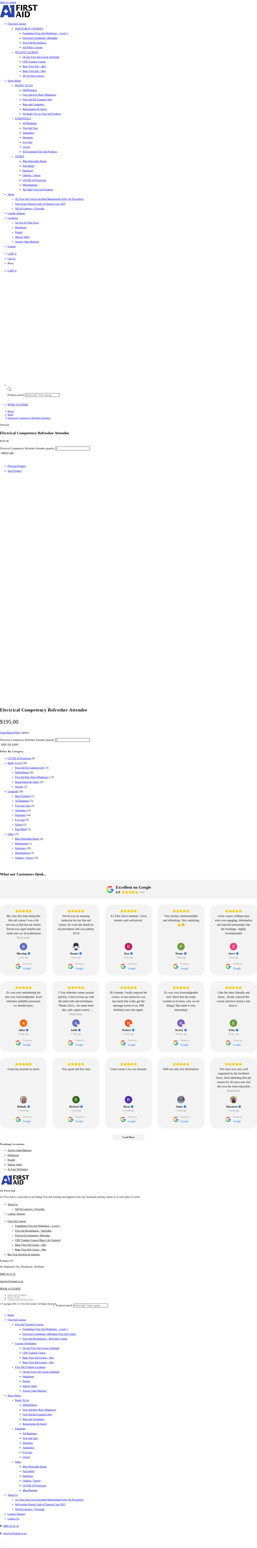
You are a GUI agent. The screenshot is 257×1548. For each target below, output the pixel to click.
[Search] (9, 400)
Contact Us (13, 1518)
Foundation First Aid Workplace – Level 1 (37, 1226)
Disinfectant (21, 843)
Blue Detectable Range (27, 838)
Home (11, 1315)
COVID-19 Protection (19, 758)
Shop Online (14, 1395)
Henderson (13, 1155)
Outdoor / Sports (24, 857)
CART (12, 253)
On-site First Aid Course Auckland (41, 1348)
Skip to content (8, 2)
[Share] (8, 1541)
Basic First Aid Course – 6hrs (30, 1245)
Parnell (11, 1160)
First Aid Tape (22, 805)
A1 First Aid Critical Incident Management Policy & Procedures (49, 1499)
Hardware (20, 848)
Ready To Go (15, 763)
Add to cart (7, 453)
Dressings (20, 815)
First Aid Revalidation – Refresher (33, 1230)
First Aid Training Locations (30, 1367)
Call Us (11, 258)
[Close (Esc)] (11, 1541)
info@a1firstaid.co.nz (11, 1281)
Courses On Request (25, 1343)
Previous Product (17, 466)
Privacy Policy (14, 1297)
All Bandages (22, 800)
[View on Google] (23, 946)
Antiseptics (21, 810)
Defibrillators (22, 772)
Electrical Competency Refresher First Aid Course (49, 1334)
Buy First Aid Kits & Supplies (24, 1254)
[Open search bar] (9, 390)
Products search (16, 395)
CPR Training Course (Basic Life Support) (38, 1240)
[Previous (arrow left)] (1, 1546)
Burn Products (22, 796)
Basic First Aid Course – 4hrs (30, 1249)
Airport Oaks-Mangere (20, 1150)
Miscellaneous (22, 853)
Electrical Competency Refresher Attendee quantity (27, 448)
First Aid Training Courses (29, 1324)
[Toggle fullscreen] (4, 1541)
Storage (19, 786)
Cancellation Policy (10, 732)
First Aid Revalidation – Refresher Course (45, 1338)
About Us (13, 1204)
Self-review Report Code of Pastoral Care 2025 (40, 1504)
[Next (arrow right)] (4, 1546)
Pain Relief (21, 829)
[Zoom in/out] (1, 1541)
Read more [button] (23, 937)
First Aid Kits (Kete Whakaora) (32, 777)
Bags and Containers (33, 1419)
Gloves (18, 824)
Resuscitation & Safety (27, 782)
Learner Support (16, 1213)
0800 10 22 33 (7, 1274)
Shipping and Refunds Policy (21, 1299)
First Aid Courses (17, 1221)
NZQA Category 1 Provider (30, 1209)
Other (11, 834)
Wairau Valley (15, 1164)
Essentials (13, 791)
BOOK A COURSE (18, 404)
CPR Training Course (34, 1352)
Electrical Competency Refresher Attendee (29, 418)
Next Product (15, 471)
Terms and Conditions (17, 1295)
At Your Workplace (18, 1169)
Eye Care (20, 819)
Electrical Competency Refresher (32, 1235)
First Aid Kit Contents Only (30, 767)
